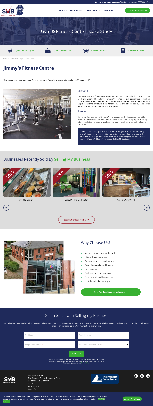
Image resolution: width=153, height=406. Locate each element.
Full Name (29, 335)
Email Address (85, 335)
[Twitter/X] (142, 376)
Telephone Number (33, 344)
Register (76, 353)
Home (5, 59)
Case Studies (14, 59)
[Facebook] (136, 376)
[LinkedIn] (148, 376)
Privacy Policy (85, 363)
